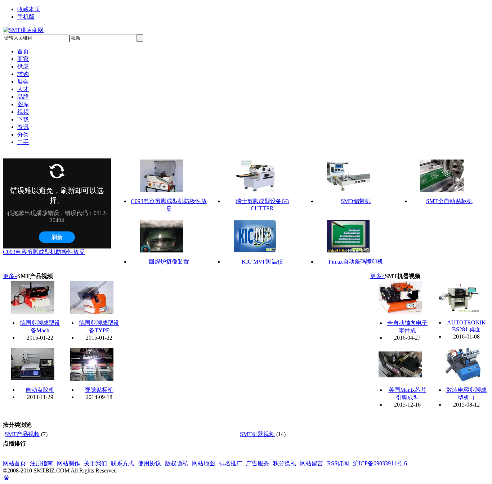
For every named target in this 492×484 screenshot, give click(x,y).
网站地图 (203, 463)
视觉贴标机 (99, 390)
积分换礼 (284, 463)
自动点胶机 (40, 390)
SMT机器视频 (257, 434)
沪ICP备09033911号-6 (380, 463)
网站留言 (311, 463)
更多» (10, 276)
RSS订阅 (338, 463)
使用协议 (149, 463)
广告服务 (257, 463)
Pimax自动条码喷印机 (355, 262)
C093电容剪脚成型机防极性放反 (44, 252)
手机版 (26, 17)
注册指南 (41, 463)
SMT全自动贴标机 (449, 201)
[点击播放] (161, 176)
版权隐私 (176, 463)
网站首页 (14, 463)
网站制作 (68, 463)
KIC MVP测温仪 (262, 262)
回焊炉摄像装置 (169, 262)
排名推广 (230, 463)
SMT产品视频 (22, 434)
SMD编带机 (356, 201)
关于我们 (95, 463)
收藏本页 (28, 9)
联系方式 (122, 463)
